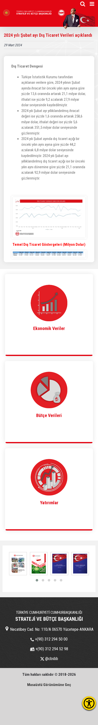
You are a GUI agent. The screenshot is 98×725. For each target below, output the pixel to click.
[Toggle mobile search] (82, 3)
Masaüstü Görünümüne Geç (49, 684)
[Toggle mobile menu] (92, 3)
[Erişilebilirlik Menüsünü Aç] (89, 703)
